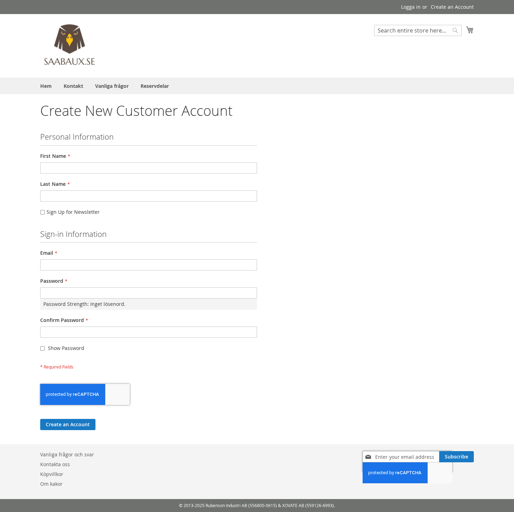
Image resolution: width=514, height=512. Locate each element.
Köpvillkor (51, 474)
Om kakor (51, 484)
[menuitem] (46, 86)
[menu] (257, 86)
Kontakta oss (55, 464)
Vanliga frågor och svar (67, 454)
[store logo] (70, 45)
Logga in (411, 6)
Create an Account (452, 6)
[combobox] (418, 30)
